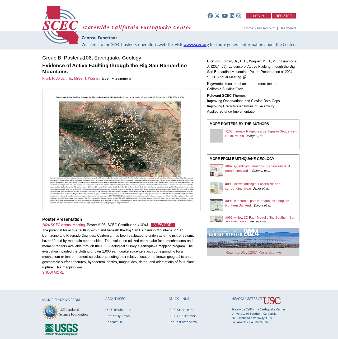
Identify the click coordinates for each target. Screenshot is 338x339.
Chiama (257, 171)
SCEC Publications (182, 315)
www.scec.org (196, 44)
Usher (256, 188)
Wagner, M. (255, 136)
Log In (258, 16)
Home (248, 28)
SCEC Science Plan (182, 309)
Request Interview (182, 321)
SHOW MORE (53, 272)
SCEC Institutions (118, 309)
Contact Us (114, 321)
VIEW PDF (162, 225)
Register (284, 16)
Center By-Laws (117, 315)
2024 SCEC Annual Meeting (63, 225)
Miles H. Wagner (86, 78)
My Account (266, 28)
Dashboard (287, 28)
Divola (258, 205)
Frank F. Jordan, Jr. (57, 78)
